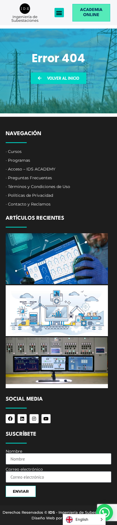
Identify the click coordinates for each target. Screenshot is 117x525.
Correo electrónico (24, 469)
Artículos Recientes (35, 218)
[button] (59, 12)
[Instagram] (34, 418)
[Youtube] (46, 418)
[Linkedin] (22, 418)
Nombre (14, 451)
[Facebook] (10, 418)
